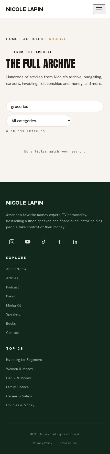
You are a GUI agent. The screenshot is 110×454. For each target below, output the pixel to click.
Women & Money (19, 369)
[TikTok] (43, 241)
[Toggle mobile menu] (99, 9)
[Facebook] (59, 241)
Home (12, 39)
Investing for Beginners (24, 359)
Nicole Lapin (24, 9)
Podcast (12, 287)
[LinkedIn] (75, 241)
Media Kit (13, 305)
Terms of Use (67, 443)
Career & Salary (19, 396)
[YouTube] (27, 241)
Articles (33, 39)
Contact (12, 332)
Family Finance (17, 387)
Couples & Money (20, 405)
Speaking (13, 314)
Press (10, 296)
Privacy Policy (42, 443)
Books (11, 323)
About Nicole (16, 269)
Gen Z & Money (18, 378)
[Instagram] (11, 241)
